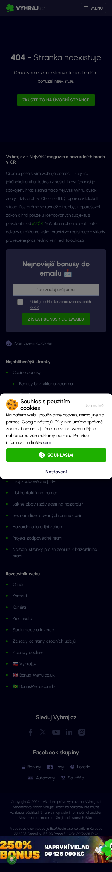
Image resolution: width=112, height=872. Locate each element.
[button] (94, 404)
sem (47, 442)
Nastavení (56, 472)
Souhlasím (60, 455)
